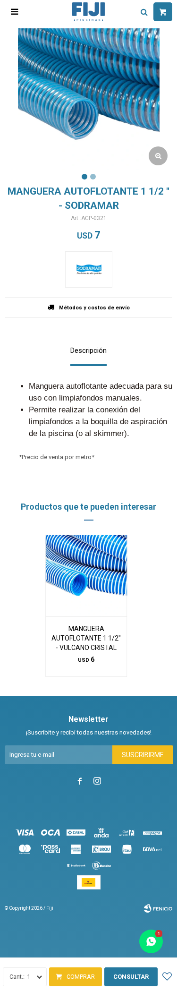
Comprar (81, 976)
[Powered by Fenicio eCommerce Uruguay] (158, 908)
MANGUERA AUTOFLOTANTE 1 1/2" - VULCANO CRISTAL (86, 638)
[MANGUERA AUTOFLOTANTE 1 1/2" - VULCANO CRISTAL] (86, 575)
